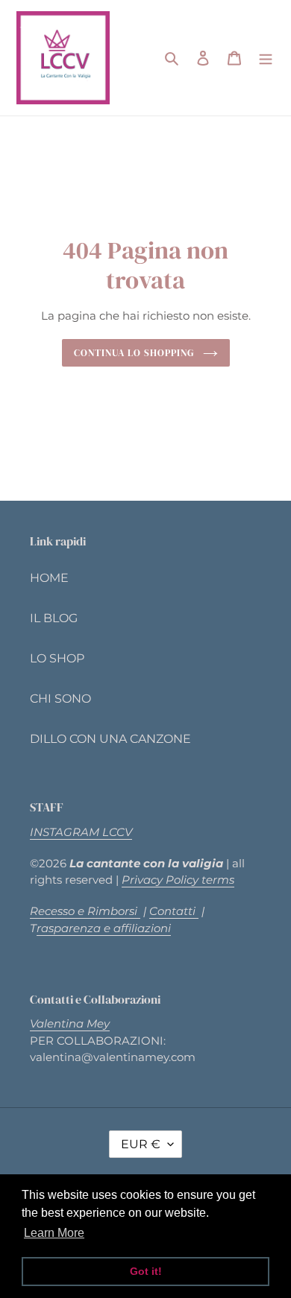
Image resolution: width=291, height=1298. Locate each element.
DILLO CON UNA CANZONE (110, 739)
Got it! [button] (146, 1271)
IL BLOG (54, 618)
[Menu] (265, 58)
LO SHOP (57, 658)
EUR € (140, 1144)
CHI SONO (60, 698)
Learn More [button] (54, 1232)
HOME (49, 578)
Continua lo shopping (134, 352)
